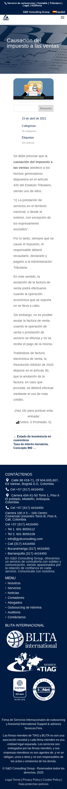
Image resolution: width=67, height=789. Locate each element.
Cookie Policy (52, 779)
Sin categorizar (29, 131)
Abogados (15, 602)
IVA (23, 143)
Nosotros (14, 583)
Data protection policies (33, 784)
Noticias (30, 143)
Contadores (16, 598)
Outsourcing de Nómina (24, 607)
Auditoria (14, 612)
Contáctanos (17, 617)
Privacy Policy (32, 779)
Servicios (14, 588)
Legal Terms (13, 779)
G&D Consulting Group (36, 12)
